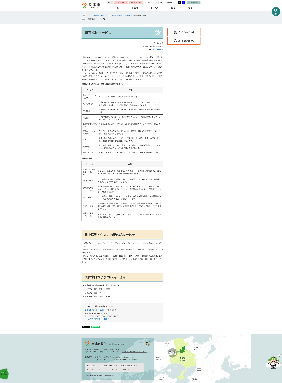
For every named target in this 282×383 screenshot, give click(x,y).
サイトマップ (91, 365)
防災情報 (121, 3)
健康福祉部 (117, 15)
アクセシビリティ (109, 369)
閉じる (279, 355)
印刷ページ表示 (157, 49)
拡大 (160, 3)
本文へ (110, 3)
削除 (104, 19)
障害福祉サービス (95, 19)
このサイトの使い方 (108, 365)
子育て (135, 7)
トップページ (93, 15)
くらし (115, 7)
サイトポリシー (92, 369)
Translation (193, 3)
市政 (190, 7)
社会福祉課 (128, 15)
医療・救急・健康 (135, 3)
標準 (155, 3)
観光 (173, 7)
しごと (155, 7)
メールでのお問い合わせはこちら (98, 319)
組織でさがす (106, 15)
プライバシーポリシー (127, 365)
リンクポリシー (125, 369)
